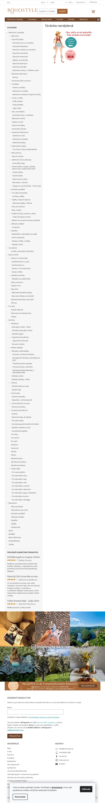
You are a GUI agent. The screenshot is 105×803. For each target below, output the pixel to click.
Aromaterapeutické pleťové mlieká (25, 424)
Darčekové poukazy (18, 462)
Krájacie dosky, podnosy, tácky (24, 213)
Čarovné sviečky (18, 344)
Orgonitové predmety (20, 337)
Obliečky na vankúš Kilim (21, 279)
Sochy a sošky (17, 98)
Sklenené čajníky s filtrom (22, 203)
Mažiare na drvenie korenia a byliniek (26, 220)
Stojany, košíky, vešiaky (21, 241)
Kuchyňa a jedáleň (18, 189)
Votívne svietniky (18, 87)
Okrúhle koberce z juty (20, 261)
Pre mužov (15, 438)
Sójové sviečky (17, 156)
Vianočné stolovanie (20, 56)
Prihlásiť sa (14, 736)
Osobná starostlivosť (19, 410)
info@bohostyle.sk (66, 749)
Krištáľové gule (17, 334)
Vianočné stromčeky (20, 53)
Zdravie (14, 383)
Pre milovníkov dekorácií (21, 489)
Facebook (63, 756)
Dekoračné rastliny (19, 146)
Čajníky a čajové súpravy (21, 199)
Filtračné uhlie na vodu (20, 386)
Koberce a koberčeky (19, 258)
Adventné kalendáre (20, 46)
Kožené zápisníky (18, 396)
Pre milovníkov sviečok (20, 486)
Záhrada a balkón (17, 224)
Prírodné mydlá (17, 420)
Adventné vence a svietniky (23, 43)
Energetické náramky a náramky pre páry (26, 359)
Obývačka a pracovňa (19, 510)
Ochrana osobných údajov (17, 781)
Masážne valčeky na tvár (21, 427)
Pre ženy (14, 434)
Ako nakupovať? (13, 764)
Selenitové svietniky (20, 91)
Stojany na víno (17, 122)
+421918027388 (65, 752)
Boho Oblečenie (15, 537)
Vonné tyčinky (17, 172)
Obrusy (14, 303)
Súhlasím (86, 789)
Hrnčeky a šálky (18, 196)
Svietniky (15, 84)
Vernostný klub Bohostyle (17, 771)
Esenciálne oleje (18, 163)
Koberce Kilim (17, 272)
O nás (52, 2)
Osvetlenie (13, 248)
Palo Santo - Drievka (20, 182)
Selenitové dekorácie (20, 132)
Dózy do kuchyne (18, 206)
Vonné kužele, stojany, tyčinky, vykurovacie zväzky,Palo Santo (23, 167)
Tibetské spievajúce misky (22, 330)
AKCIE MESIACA (14, 541)
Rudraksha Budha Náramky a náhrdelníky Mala (23, 371)
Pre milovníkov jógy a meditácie (24, 493)
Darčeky (12, 320)
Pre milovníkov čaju (19, 479)
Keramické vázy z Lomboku (22, 115)
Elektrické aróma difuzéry (22, 160)
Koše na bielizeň (18, 237)
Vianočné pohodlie (19, 67)
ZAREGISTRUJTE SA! (15, 730)
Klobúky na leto (18, 376)
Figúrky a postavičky (20, 60)
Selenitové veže (18, 135)
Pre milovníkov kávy (19, 475)
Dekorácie (15, 36)
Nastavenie (20, 796)
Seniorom (15, 448)
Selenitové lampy (19, 142)
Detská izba (15, 527)
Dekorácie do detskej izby (21, 313)
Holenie (15, 414)
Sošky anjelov (17, 101)
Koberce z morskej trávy (21, 268)
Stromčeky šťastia (19, 129)
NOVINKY (12, 534)
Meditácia (15, 323)
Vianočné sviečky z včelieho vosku (25, 70)
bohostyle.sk (64, 760)
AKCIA (11, 530)
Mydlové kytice (17, 458)
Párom (13, 455)
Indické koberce (18, 265)
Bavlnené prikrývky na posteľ (22, 299)
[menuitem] (15, 19)
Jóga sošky (16, 108)
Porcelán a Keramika (19, 193)
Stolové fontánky (18, 125)
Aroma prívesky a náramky (22, 367)
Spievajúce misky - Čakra (21, 327)
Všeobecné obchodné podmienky (20, 777)
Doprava (10, 754)
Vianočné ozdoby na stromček (24, 49)
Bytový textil (13, 255)
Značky (11, 544)
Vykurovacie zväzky (20, 179)
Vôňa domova (16, 153)
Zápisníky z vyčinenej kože (22, 400)
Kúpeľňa (14, 231)
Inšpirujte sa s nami (55, 646)
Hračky (13, 316)
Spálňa (13, 524)
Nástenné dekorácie (19, 74)
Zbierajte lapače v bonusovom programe (23, 774)
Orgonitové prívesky (20, 340)
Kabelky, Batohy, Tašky (21, 379)
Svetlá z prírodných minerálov (22, 251)
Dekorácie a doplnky (16, 32)
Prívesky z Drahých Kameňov (23, 354)
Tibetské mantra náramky (22, 363)
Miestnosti (13, 503)
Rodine (14, 451)
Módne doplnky (17, 347)
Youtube (62, 764)
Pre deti (12, 306)
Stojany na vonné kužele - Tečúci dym (26, 186)
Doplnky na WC (17, 244)
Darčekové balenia (18, 465)
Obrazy (15, 77)
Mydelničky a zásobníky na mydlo (24, 234)
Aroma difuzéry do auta (21, 403)
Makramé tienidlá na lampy (22, 292)
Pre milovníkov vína (19, 482)
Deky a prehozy (17, 282)
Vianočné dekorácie (20, 63)
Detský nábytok (17, 310)
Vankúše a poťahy (18, 275)
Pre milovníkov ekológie (21, 500)
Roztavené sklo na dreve (21, 81)
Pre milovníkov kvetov (20, 496)
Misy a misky (16, 210)
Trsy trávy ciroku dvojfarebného (24, 149)
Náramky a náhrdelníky (20, 351)
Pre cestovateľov (18, 472)
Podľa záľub (15, 469)
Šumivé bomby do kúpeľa (21, 417)
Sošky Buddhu (17, 105)
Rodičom (14, 445)
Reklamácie (11, 761)
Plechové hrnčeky (18, 407)
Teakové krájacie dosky (21, 217)
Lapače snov (16, 285)
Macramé (14, 289)
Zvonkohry (16, 227)
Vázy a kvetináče (18, 111)
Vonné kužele (17, 175)
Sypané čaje (16, 389)
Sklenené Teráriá (18, 118)
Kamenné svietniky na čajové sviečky (26, 94)
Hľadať (62, 11)
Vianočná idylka (17, 39)
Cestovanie (15, 393)
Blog (43, 2)
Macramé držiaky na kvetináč (23, 296)
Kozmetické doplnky (20, 431)
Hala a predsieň (17, 506)
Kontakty (10, 758)
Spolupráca (11, 768)
